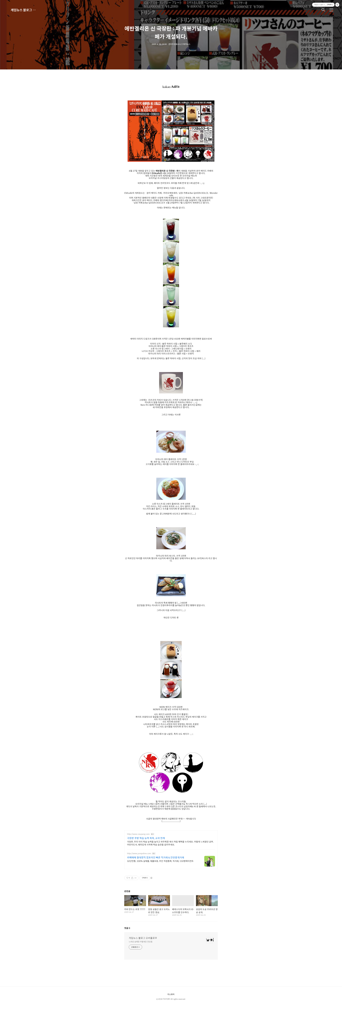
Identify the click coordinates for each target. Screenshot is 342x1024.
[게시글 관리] (135, 878)
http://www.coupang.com (138, 834)
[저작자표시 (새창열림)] (151, 878)
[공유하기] (132, 878)
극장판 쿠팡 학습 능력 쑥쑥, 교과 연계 (146, 838)
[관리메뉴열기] (337, 5)
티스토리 (171, 994)
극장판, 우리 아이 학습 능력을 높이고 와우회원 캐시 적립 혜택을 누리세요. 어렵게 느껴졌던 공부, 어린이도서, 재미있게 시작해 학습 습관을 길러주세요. (170, 843)
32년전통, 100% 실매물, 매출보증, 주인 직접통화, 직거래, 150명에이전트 (160, 861)
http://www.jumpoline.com (139, 853)
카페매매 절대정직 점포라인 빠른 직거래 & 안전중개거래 (155, 857)
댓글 (127, 928)
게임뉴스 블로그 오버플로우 (24, 10)
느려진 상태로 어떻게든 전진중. (141, 941)
